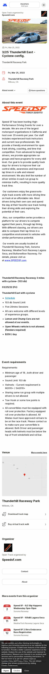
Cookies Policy (7, 661)
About (24, 582)
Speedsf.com (8, 15)
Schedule (10, 298)
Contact (24, 571)
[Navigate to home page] (5, 4)
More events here (39, 452)
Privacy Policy (22, 661)
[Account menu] (43, 5)
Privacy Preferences (9, 665)
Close (26, 671)
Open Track (7, 13)
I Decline (16, 671)
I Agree (6, 671)
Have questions (38, 90)
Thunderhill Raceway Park (14, 62)
